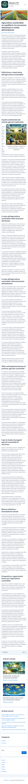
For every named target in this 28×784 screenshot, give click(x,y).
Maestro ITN (14, 3)
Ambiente (5, 680)
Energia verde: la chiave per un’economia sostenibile (13, 729)
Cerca (2, 750)
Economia (10, 680)
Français (3, 762)
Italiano (3, 764)
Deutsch (3, 760)
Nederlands (4, 771)
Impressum (6, 780)
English (3, 767)
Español (3, 769)
